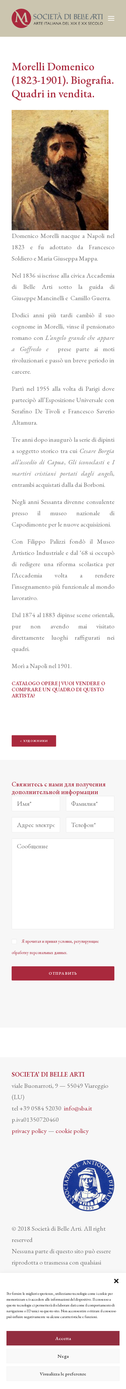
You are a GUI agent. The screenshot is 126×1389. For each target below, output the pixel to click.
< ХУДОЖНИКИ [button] (34, 741)
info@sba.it (78, 1108)
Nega (63, 1356)
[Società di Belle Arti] (57, 18)
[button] (116, 1281)
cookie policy (72, 1131)
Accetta (63, 1338)
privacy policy (29, 1131)
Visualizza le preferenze (63, 1374)
